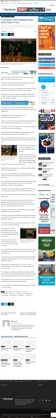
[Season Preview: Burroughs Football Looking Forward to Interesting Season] (18, 357)
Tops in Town (28, 381)
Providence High (5, 295)
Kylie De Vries (12, 293)
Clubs (45, 14)
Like (44, 59)
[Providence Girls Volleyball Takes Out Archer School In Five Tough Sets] (6, 357)
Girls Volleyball (5, 293)
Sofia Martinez (21, 295)
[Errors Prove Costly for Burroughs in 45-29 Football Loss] (31, 343)
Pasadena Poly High (29, 293)
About (39, 381)
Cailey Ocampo (8, 291)
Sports (18, 14)
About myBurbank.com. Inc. (6, 3)
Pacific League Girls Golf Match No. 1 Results (8, 313)
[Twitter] (52, 5)
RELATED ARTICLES (7, 336)
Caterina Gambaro (17, 291)
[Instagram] (50, 5)
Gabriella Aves (25, 291)
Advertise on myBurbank (22, 3)
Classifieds (13, 18)
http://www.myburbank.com (16, 323)
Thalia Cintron (28, 295)
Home (3, 14)
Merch (8, 18)
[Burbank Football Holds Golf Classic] (31, 357)
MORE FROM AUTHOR (21, 336)
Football (3, 346)
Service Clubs (4, 384)
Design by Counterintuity (46, 410)
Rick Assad (4, 31)
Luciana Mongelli (19, 293)
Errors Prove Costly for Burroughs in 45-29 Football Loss (31, 350)
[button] (53, 14)
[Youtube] (54, 5)
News (7, 14)
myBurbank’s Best (38, 14)
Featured (30, 14)
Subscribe (51, 67)
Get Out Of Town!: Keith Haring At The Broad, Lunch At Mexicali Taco (28, 313)
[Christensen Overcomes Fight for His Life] (6, 343)
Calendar (30, 3)
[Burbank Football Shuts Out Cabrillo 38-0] (18, 343)
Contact (14, 3)
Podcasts (4, 18)
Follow (52, 61)
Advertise (40, 384)
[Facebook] (49, 5)
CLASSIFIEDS (36, 3)
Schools (23, 14)
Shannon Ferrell (13, 295)
